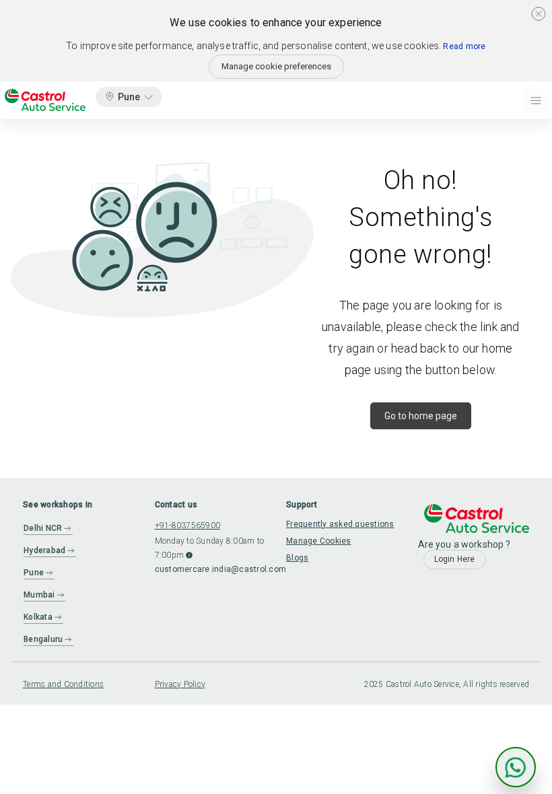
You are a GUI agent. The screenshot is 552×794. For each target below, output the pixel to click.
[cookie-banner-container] (538, 13)
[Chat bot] (515, 767)
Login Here (454, 559)
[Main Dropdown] (535, 100)
